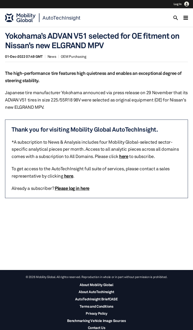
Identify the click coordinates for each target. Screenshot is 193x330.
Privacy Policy (96, 313)
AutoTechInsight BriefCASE (96, 299)
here (123, 156)
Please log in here (72, 188)
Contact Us (96, 327)
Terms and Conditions (96, 306)
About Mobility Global (96, 285)
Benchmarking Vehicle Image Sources (96, 320)
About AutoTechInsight (96, 292)
